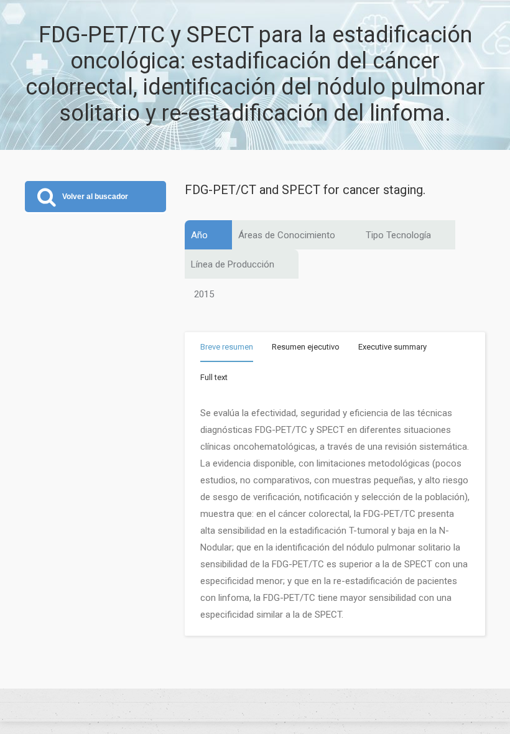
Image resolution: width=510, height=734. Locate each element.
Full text (214, 377)
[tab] (226, 349)
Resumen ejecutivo (306, 346)
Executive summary (392, 346)
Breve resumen (226, 346)
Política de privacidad (255, 705)
